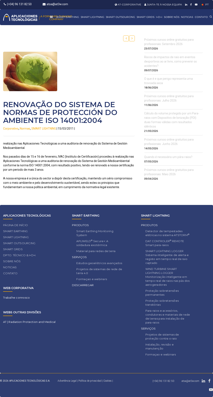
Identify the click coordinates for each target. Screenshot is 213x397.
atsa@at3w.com (57, 4)
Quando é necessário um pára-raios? (168, 157)
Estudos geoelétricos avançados (99, 263)
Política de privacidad (90, 380)
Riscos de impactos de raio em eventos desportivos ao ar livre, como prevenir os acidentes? (170, 61)
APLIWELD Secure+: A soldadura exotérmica (92, 243)
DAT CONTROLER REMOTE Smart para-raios (164, 243)
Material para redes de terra (95, 251)
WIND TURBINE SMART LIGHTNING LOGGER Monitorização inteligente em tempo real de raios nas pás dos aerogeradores (167, 276)
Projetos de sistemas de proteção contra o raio (162, 336)
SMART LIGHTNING (92, 16)
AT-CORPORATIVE (129, 4)
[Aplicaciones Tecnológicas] (37, 17)
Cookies (107, 380)
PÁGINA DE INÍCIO (15, 225)
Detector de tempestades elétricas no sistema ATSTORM (167, 233)
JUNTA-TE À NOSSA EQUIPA (164, 4)
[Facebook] (190, 4)
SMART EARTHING (67, 16)
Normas (25, 128)
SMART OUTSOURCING (120, 16)
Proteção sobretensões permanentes (162, 292)
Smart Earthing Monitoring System (94, 233)
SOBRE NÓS (171, 16)
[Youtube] (195, 4)
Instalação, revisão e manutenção (159, 346)
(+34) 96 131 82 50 (19, 4)
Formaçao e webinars (91, 279)
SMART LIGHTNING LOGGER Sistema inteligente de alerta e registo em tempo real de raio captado (167, 257)
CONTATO (201, 16)
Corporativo (11, 128)
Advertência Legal (67, 380)
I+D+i (159, 16)
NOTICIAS (187, 16)
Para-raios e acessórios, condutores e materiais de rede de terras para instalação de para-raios (167, 316)
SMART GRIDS (145, 16)
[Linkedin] (185, 4)
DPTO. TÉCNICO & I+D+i (19, 255)
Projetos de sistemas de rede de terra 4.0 (99, 271)
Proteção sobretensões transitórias (162, 302)
